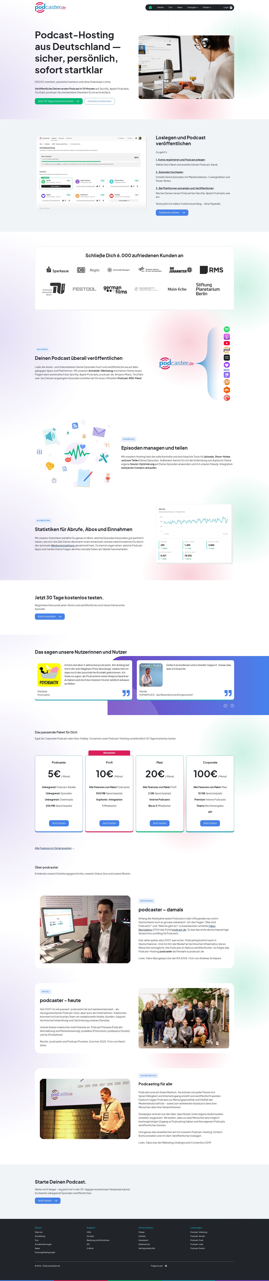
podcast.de (179, 930)
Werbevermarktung (63, 545)
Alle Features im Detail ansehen (53, 848)
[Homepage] (50, 7)
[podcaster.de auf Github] (166, 1266)
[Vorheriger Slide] (225, 706)
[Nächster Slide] (232, 706)
